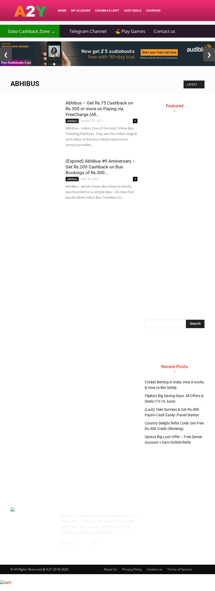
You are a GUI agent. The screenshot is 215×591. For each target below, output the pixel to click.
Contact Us (70, 548)
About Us (110, 569)
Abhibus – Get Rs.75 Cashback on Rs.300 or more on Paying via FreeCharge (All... (99, 108)
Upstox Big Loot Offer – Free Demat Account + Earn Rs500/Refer (173, 439)
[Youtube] (149, 531)
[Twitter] (197, 518)
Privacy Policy (132, 569)
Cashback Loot (107, 10)
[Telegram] (185, 518)
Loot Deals (132, 10)
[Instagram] (173, 518)
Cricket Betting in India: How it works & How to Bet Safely (174, 385)
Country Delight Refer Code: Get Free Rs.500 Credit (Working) (174, 426)
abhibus (72, 121)
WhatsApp (107, 543)
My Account (80, 10)
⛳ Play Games (130, 31)
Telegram (83, 543)
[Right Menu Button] (212, 588)
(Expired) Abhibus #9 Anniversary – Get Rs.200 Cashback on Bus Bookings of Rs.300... (100, 166)
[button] (198, 10)
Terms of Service (179, 569)
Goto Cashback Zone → (29, 31)
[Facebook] (149, 518)
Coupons (153, 10)
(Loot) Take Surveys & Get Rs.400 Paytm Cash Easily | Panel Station (172, 412)
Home (62, 10)
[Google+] (161, 518)
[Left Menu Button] (2, 577)
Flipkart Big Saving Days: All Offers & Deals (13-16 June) (174, 398)
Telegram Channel (85, 31)
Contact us (164, 31)
